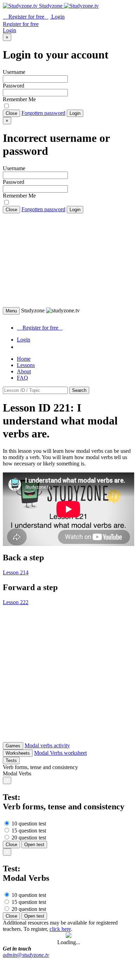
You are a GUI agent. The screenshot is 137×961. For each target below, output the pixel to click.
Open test (34, 844)
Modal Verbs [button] (17, 773)
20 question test (28, 838)
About (24, 371)
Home (24, 359)
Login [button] (57, 17)
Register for (25, 17)
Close (11, 113)
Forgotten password (43, 113)
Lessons (26, 365)
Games (13, 745)
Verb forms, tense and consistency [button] (40, 767)
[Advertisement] (68, 260)
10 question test (28, 824)
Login (75, 113)
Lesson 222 (15, 602)
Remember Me (19, 99)
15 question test (28, 831)
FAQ (22, 378)
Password (13, 86)
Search (79, 390)
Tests (11, 760)
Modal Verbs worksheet (60, 753)
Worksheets (18, 753)
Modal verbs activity (47, 745)
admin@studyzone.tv (26, 955)
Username (14, 72)
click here (60, 929)
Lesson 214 (15, 572)
